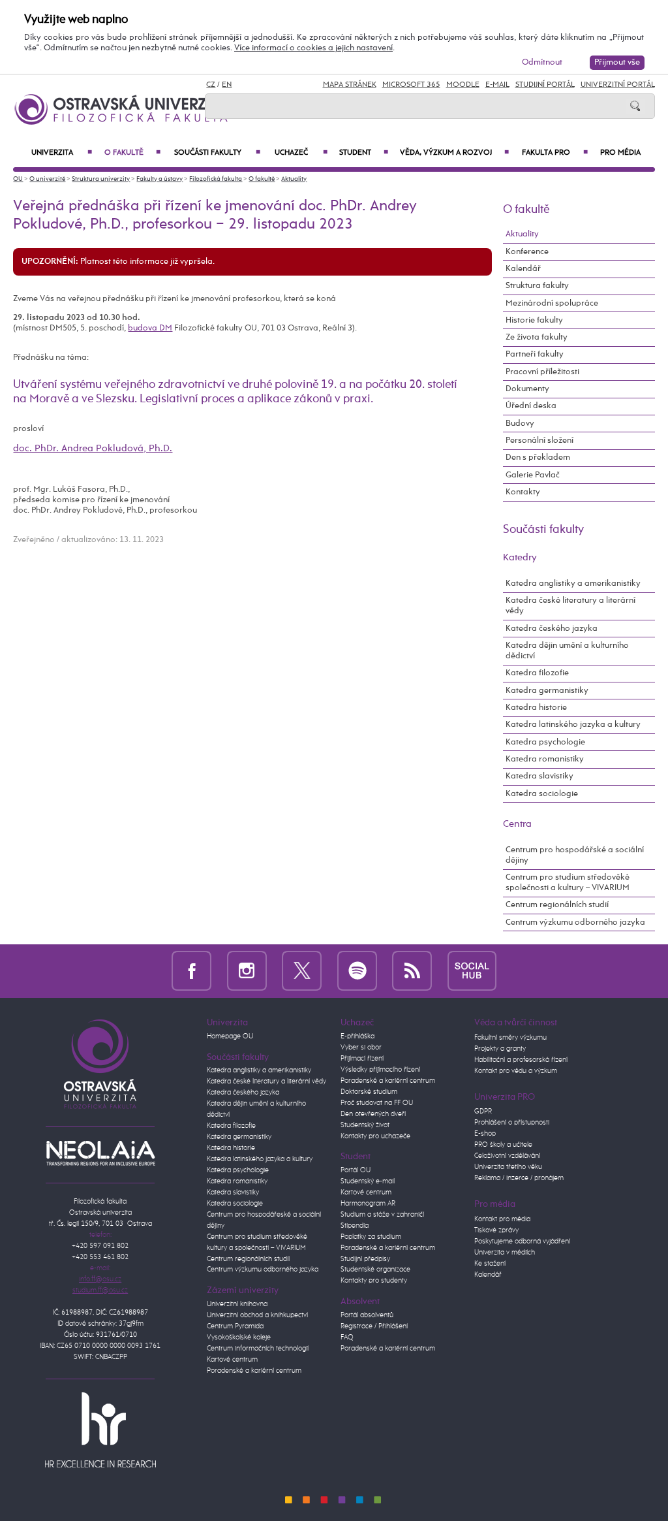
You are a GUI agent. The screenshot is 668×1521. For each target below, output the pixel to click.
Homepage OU (230, 1036)
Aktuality (294, 179)
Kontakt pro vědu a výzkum (515, 1071)
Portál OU (356, 1170)
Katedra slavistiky (539, 776)
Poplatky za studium (371, 1237)
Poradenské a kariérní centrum (254, 1371)
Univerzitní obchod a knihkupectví (257, 1315)
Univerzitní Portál (618, 85)
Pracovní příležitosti (542, 372)
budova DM (150, 328)
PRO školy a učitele (503, 1145)
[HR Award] (100, 1429)
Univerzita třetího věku (508, 1167)
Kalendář (523, 268)
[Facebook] (191, 970)
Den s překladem (538, 457)
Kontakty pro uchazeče (375, 1136)
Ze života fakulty (537, 337)
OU (18, 179)
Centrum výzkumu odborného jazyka (575, 922)
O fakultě (132, 153)
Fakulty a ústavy (159, 179)
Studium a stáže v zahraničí (382, 1215)
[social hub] (472, 970)
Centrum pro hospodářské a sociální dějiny (575, 855)
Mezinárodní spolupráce (552, 303)
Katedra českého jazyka (552, 628)
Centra (517, 824)
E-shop (485, 1134)
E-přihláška (357, 1036)
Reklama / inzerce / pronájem (519, 1178)
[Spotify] (357, 970)
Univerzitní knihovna (237, 1304)
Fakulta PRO (555, 153)
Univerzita (61, 153)
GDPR (483, 1111)
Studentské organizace (375, 1269)
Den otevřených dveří (373, 1114)
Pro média (620, 153)
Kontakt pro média (502, 1219)
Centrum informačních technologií (258, 1349)
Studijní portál (545, 85)
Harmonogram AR (368, 1204)
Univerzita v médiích (504, 1253)
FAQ (347, 1337)
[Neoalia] (100, 1153)
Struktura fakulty (537, 285)
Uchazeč (301, 153)
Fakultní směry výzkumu (510, 1038)
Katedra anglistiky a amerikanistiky (573, 583)
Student (363, 153)
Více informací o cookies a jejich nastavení (313, 48)
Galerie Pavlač (533, 475)
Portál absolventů (367, 1315)
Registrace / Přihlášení (374, 1326)
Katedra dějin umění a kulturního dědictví (567, 650)
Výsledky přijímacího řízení (380, 1070)
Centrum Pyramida (235, 1326)
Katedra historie (536, 707)
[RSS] (412, 970)
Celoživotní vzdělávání (507, 1156)
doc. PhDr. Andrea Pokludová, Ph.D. (92, 448)
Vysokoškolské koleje (239, 1337)
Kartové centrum (232, 1360)
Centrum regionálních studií (557, 905)
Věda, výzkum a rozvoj (454, 153)
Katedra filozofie (537, 673)
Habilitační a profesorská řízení (521, 1060)
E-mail (497, 85)
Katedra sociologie (542, 794)
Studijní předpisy (365, 1259)
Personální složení (539, 440)
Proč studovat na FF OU (377, 1103)
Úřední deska (531, 406)
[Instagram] (247, 970)
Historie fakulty (534, 320)
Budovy (520, 423)
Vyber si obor (361, 1047)
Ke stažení (490, 1264)
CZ (210, 85)
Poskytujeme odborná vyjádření (522, 1241)
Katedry (520, 557)
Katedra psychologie (545, 742)
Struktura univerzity (101, 179)
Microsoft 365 (411, 85)
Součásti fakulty (217, 153)
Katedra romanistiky (545, 759)
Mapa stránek (349, 85)
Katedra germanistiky (547, 690)
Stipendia (355, 1226)
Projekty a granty (500, 1049)
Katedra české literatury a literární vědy (570, 605)
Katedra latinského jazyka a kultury (573, 724)
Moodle (462, 85)
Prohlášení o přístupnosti (511, 1123)
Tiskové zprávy (496, 1230)
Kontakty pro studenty (374, 1281)
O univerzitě (47, 179)
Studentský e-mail (368, 1181)
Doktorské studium (369, 1092)
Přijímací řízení (362, 1059)
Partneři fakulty (535, 354)
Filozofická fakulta (215, 179)
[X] (302, 970)
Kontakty (523, 492)
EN (227, 85)
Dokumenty (527, 389)
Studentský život (365, 1125)
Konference (527, 252)
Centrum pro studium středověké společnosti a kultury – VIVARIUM (568, 882)
